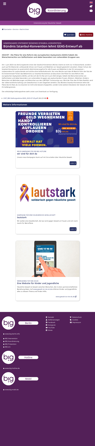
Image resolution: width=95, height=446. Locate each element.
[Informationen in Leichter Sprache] (91, 11)
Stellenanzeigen (54, 320)
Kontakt (51, 317)
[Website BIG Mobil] (20, 385)
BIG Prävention (10, 344)
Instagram (52, 325)
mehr (72, 163)
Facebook (51, 322)
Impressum (76, 322)
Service (15, 29)
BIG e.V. (8, 347)
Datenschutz (77, 317)
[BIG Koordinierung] (47, 10)
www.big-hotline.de (12, 368)
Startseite (7, 29)
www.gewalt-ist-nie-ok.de (42, 289)
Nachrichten (24, 29)
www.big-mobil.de (12, 390)
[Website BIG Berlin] (20, 329)
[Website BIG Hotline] (20, 363)
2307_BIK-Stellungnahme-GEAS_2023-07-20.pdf (20, 98)
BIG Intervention (11, 338)
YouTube (51, 327)
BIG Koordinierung (12, 341)
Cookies (75, 320)
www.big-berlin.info (12, 334)
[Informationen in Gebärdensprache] (91, 7)
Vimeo (50, 330)
